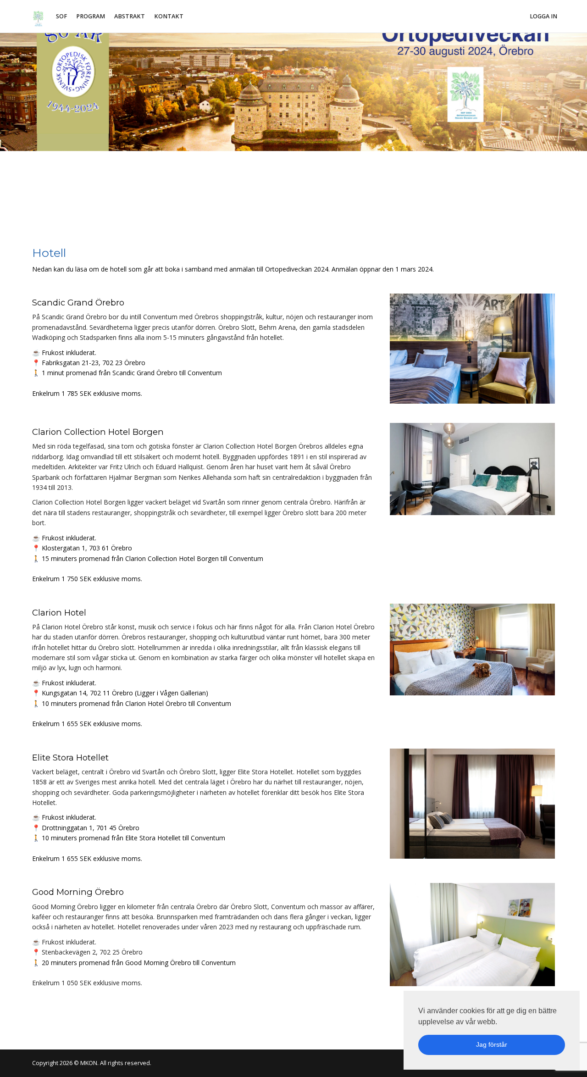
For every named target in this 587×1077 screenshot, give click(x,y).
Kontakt (168, 16)
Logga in (543, 16)
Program (90, 16)
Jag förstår (491, 1044)
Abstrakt (129, 16)
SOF (61, 16)
